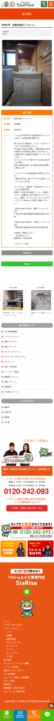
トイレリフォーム (11, 337)
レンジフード (12, 646)
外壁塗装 (7, 387)
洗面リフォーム (10, 342)
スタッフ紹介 (9, 681)
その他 (7, 422)
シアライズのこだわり (13, 625)
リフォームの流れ (11, 667)
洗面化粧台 (11, 639)
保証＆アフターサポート (14, 670)
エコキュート (9, 362)
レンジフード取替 (11, 372)
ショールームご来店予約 (14, 691)
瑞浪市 (7, 417)
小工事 (9, 656)
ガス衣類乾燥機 (10, 332)
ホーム (6, 621)
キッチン (10, 649)
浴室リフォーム (10, 347)
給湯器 (9, 635)
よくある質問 (9, 674)
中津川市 (7, 412)
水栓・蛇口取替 (10, 367)
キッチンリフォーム (12, 352)
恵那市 (7, 407)
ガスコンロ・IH (13, 642)
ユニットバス (12, 653)
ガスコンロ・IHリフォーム (15, 357)
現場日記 (7, 684)
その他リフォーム (11, 392)
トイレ (9, 632)
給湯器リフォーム (11, 377)
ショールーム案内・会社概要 (16, 677)
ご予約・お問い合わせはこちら (27, 508)
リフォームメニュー (12, 628)
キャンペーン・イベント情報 (16, 663)
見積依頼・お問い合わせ (14, 688)
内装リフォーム (10, 382)
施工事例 (7, 660)
